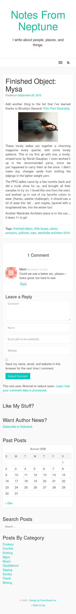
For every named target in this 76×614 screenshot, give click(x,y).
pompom (11, 232)
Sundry (7, 574)
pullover (24, 232)
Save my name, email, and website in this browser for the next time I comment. (32, 366)
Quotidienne (10, 565)
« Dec (9, 503)
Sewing (7, 569)
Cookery (8, 544)
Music (7, 561)
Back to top (39, 605)
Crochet (8, 548)
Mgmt (6, 557)
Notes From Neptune (38, 19)
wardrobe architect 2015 (54, 232)
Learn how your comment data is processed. (36, 388)
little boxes (41, 228)
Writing (7, 582)
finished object (23, 228)
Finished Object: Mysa (30, 84)
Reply (23, 284)
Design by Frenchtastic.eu (42, 600)
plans (53, 228)
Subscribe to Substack (18, 426)
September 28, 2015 (29, 95)
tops (33, 232)
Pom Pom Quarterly (56, 108)
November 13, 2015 (37, 269)
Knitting (8, 552)
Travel (7, 578)
